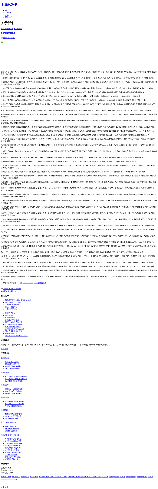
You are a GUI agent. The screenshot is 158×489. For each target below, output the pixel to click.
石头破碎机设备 (95, 477)
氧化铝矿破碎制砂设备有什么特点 (18, 300)
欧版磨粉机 (25, 477)
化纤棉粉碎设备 (8, 33)
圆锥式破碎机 (6, 372)
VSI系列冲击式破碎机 (13, 406)
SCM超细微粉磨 (11, 431)
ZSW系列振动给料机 (13, 452)
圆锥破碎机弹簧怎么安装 (14, 329)
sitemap (111, 477)
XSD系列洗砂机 (11, 455)
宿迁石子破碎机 (11, 318)
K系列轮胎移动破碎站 (13, 441)
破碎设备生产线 (61, 477)
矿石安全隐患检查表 (13, 327)
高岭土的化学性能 (12, 305)
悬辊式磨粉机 (6, 410)
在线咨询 (4, 349)
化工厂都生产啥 (11, 307)
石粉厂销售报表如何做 (13, 331)
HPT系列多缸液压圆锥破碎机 (16, 379)
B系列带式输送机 (11, 459)
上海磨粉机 (16, 477)
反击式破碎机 (6, 385)
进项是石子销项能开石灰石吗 (16, 336)
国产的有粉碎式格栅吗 (13, 322)
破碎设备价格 (72, 477)
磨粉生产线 (18, 29)
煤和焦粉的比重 (11, 333)
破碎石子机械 (10, 313)
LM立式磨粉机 (10, 426)
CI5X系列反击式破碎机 (14, 389)
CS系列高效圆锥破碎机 (14, 324)
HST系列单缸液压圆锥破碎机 (16, 376)
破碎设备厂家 (83, 477)
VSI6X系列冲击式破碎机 (14, 401)
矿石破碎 (104, 477)
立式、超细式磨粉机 (8, 422)
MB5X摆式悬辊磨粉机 (13, 414)
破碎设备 (42, 477)
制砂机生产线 (6, 477)
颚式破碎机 (5, 358)
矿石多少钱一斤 (10, 291)
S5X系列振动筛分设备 (13, 443)
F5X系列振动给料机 (12, 448)
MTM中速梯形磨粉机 (13, 416)
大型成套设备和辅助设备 (10, 435)
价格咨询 (4, 487)
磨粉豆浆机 (9, 315)
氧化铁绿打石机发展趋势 (14, 302)
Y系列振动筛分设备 (12, 446)
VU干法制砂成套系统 (13, 439)
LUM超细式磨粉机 (12, 429)
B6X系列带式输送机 (13, 457)
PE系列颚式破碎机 (12, 364)
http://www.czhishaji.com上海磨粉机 (33, 283)
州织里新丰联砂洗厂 (13, 320)
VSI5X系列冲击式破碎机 (14, 404)
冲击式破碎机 (6, 397)
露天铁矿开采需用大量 (12, 289)
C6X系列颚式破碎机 (13, 368)
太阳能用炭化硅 (11, 309)
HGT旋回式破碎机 (12, 362)
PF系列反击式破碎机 (13, 393)
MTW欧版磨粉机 (11, 418)
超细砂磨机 (50, 477)
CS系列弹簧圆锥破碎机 (14, 381)
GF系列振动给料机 (12, 450)
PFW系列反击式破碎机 (13, 391)
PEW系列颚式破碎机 (13, 366)
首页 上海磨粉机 (7, 29)
